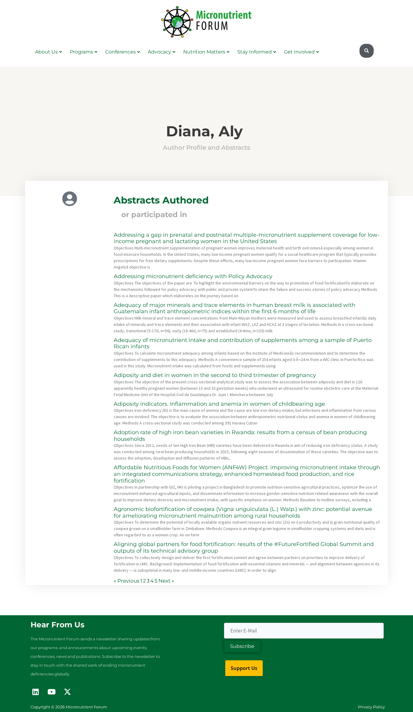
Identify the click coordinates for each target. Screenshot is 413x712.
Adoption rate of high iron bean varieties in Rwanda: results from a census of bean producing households (240, 435)
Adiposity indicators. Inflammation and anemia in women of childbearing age (219, 404)
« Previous (126, 581)
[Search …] (366, 51)
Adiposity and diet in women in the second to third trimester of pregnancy (215, 375)
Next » (166, 581)
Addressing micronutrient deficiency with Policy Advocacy (193, 276)
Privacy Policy (371, 706)
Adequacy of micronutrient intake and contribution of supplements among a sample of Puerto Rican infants (243, 343)
